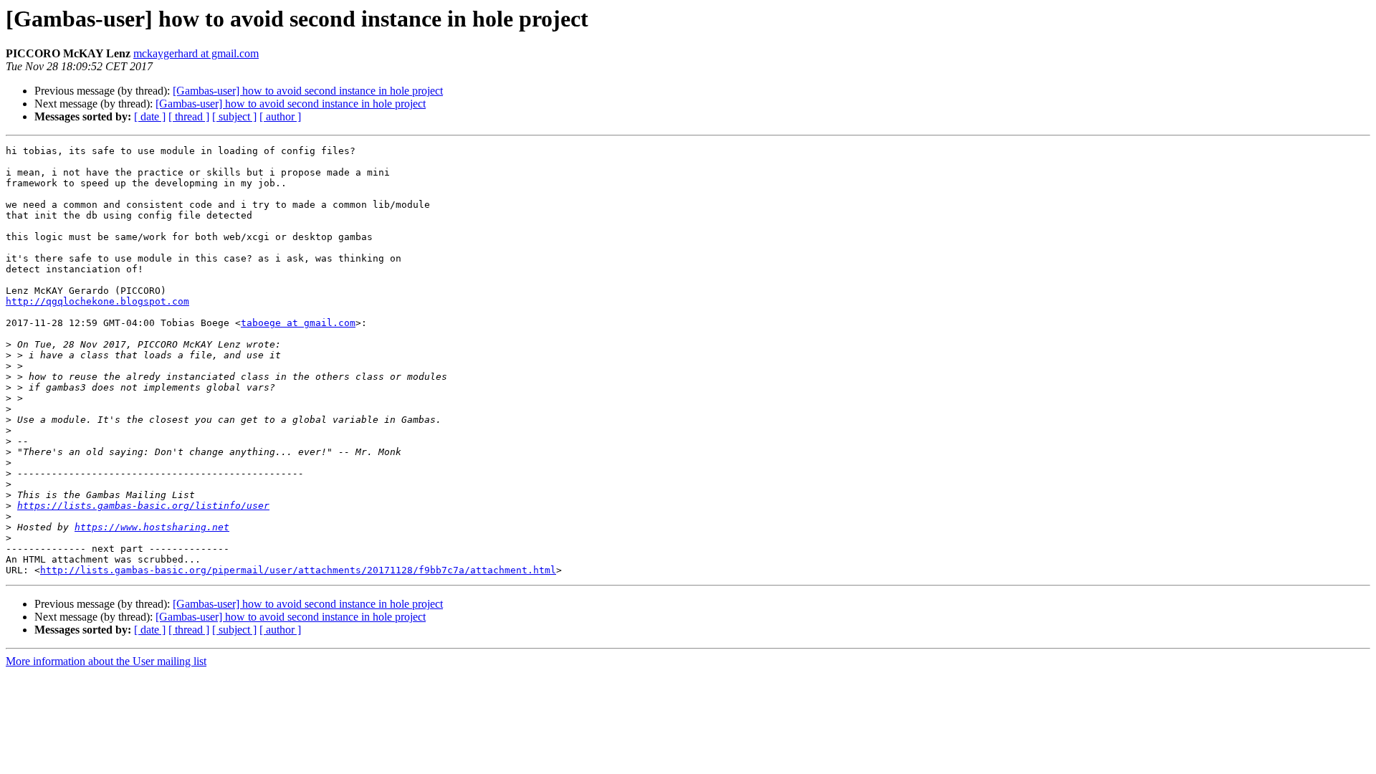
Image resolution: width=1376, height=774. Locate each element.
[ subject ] (234, 116)
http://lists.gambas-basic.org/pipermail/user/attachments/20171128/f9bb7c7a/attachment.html (298, 570)
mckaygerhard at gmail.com (196, 53)
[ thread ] (188, 116)
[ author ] (280, 116)
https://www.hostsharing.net (152, 527)
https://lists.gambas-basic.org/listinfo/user (143, 505)
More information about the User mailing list (106, 661)
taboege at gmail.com (298, 322)
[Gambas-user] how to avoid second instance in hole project (308, 91)
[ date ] (150, 116)
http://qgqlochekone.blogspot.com (97, 301)
